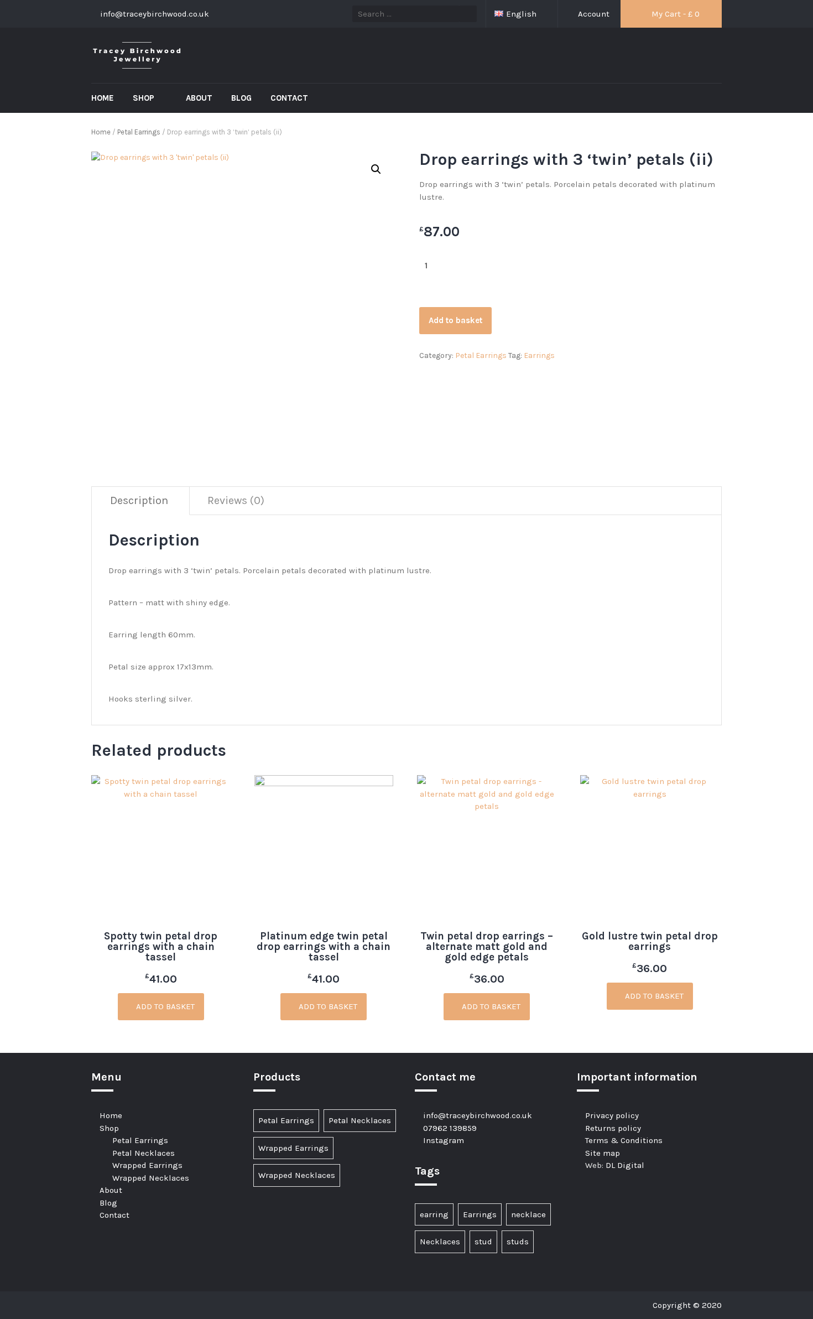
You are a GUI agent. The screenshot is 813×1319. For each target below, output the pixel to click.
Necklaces (440, 1242)
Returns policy (613, 1128)
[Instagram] (100, 1305)
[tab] (139, 501)
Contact (289, 98)
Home (102, 98)
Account (592, 14)
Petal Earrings (138, 132)
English (522, 14)
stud (483, 1242)
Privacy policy (612, 1115)
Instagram (443, 1140)
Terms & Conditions (624, 1140)
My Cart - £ (674, 14)
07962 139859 (450, 1128)
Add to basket (455, 320)
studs (518, 1242)
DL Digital (625, 1165)
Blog (241, 98)
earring (434, 1214)
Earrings (539, 355)
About (199, 98)
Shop (145, 98)
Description (139, 500)
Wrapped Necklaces (150, 1178)
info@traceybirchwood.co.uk (477, 1115)
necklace (528, 1214)
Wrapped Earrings (147, 1165)
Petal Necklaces (143, 1153)
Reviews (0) (235, 500)
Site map (602, 1153)
